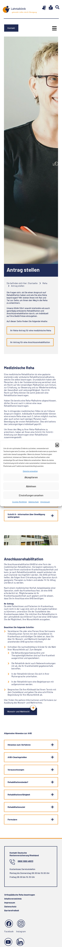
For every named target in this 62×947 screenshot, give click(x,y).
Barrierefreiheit (11, 910)
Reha (44, 283)
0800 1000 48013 (25, 861)
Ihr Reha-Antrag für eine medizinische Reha (30, 330)
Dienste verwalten (30, 471)
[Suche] (56, 7)
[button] (57, 444)
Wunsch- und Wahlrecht (18, 711)
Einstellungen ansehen (31, 495)
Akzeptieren (31, 477)
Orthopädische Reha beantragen (19, 894)
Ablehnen (31, 486)
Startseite (33, 283)
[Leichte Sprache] (49, 7)
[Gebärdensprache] (43, 7)
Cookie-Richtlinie (19, 502)
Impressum (45, 502)
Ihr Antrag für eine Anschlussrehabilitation (30, 342)
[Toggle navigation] (53, 28)
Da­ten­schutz (33, 502)
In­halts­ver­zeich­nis (13, 898)
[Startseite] (20, 8)
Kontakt (11, 28)
